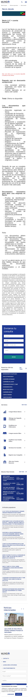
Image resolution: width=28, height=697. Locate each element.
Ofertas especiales (14, 5)
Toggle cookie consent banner (27, 687)
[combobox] (6, 345)
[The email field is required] (14, 340)
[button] (26, 2)
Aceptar (18, 694)
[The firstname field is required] (14, 336)
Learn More (10, 694)
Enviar (14, 357)
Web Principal (4, 5)
